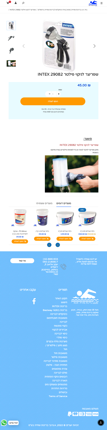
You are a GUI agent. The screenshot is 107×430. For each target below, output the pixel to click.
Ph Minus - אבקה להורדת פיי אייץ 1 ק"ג (20, 232)
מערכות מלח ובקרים (56, 341)
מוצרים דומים (63, 203)
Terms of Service (58, 396)
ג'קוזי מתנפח (60, 325)
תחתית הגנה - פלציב (56, 364)
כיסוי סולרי (62, 337)
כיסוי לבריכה (60, 333)
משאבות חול (60, 353)
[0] (8, 3)
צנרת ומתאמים (59, 368)
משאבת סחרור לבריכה (55, 361)
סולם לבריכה (60, 372)
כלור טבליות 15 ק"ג (87, 231)
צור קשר (22, 261)
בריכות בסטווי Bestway (55, 310)
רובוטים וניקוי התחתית (56, 376)
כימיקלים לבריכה (58, 314)
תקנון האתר (61, 298)
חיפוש (64, 302)
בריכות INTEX (59, 306)
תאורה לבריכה (59, 380)
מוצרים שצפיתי (44, 203)
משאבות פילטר (59, 357)
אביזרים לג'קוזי (59, 329)
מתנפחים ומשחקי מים (56, 384)
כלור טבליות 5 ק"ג (64, 231)
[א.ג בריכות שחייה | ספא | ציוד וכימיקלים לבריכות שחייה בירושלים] (92, 3)
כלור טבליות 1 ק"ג (42, 231)
